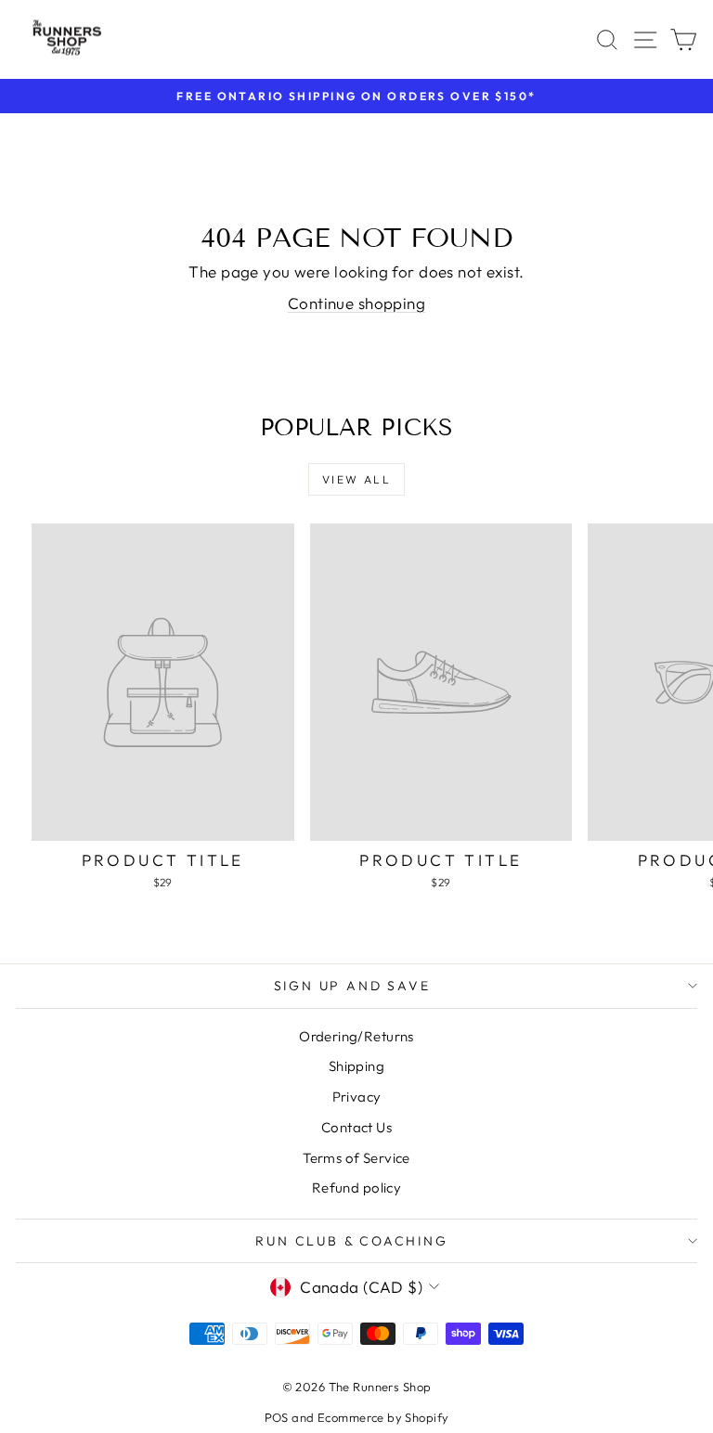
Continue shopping (356, 303)
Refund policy (357, 1187)
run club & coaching (351, 1241)
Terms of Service (356, 1158)
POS (277, 1417)
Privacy (357, 1096)
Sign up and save (352, 985)
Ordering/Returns (356, 1036)
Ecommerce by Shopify (383, 1417)
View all (356, 479)
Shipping (356, 1066)
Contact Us (356, 1127)
